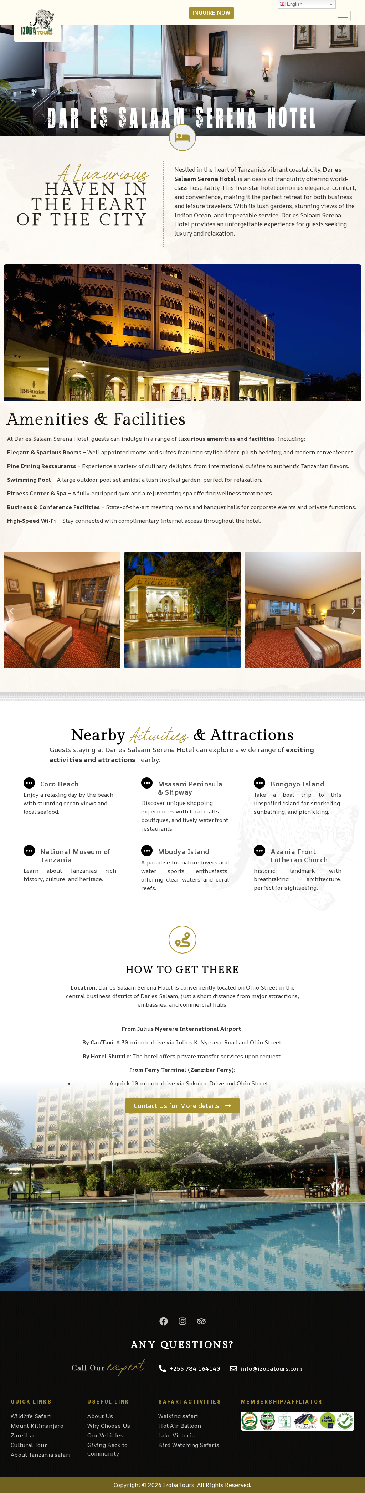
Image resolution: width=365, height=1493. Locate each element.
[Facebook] (163, 1321)
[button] (11, 610)
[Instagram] (182, 1321)
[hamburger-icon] (343, 16)
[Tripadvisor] (201, 1321)
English (294, 4)
